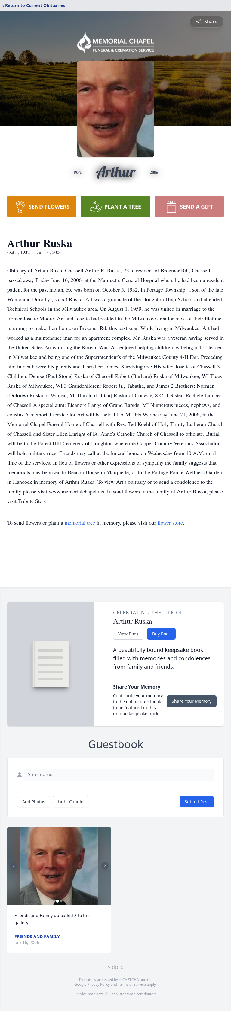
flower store (170, 522)
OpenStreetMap (122, 994)
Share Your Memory (191, 701)
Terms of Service (132, 984)
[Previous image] (13, 865)
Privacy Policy (98, 984)
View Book (128, 634)
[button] (59, 866)
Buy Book (161, 634)
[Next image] (105, 865)
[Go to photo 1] (57, 901)
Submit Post (197, 801)
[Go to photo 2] (61, 901)
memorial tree (80, 522)
